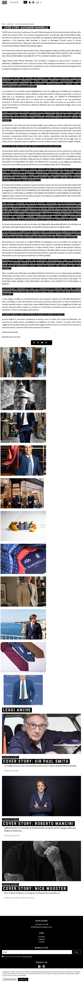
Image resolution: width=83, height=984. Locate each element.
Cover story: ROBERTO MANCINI (38, 823)
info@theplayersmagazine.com (41, 927)
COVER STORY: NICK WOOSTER (34, 888)
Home (3, 24)
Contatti (41, 942)
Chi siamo (41, 936)
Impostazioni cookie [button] (10, 979)
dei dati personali (27, 956)
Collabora (41, 939)
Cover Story (10, 24)
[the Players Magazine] (41, 11)
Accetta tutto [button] (23, 979)
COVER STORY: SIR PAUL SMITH (36, 761)
